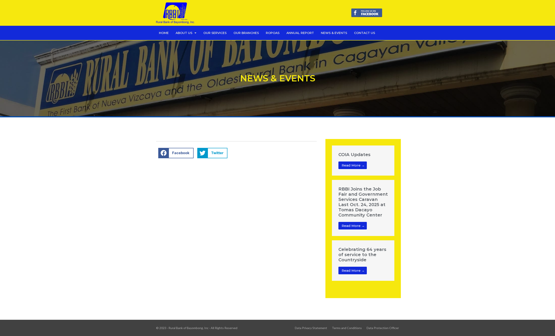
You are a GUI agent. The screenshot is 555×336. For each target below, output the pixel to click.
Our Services (215, 33)
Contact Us (364, 33)
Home (164, 33)
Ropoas (272, 33)
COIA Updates (354, 154)
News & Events (334, 33)
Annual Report (300, 33)
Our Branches (246, 33)
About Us (184, 33)
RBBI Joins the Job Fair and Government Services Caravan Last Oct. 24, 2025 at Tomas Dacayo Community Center (363, 202)
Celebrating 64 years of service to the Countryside (362, 254)
